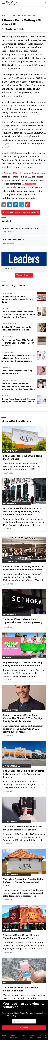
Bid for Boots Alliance (13, 240)
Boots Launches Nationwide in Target (21, 228)
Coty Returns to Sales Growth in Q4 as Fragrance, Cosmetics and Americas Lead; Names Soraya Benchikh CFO (18, 358)
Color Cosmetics (7, 337)
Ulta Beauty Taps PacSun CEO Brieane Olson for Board (22, 457)
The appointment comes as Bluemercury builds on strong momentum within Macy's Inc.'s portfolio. (23, 729)
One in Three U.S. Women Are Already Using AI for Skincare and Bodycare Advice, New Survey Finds (18, 386)
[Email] (3, 204)
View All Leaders (24, 275)
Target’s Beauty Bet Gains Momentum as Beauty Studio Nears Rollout (18, 299)
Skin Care (4, 396)
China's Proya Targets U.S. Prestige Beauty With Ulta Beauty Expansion (18, 400)
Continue (24, 1028)
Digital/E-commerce (11, 766)
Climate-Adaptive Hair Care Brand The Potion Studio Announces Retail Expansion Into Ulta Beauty (18, 314)
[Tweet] (21, 204)
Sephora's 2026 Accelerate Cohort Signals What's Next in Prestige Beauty (22, 621)
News (5, 983)
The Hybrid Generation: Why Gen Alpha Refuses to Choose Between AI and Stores (23, 882)
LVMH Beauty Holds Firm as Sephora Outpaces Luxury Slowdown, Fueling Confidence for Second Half (22, 511)
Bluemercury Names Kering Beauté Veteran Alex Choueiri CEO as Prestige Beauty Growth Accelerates (22, 718)
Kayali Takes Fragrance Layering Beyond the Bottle (16, 372)
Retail (12, 16)
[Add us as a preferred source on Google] (27, 204)
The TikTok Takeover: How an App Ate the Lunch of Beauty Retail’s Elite (22, 828)
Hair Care (4, 308)
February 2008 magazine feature (21, 173)
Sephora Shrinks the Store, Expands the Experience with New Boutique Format (23, 568)
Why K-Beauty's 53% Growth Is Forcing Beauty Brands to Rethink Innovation (22, 664)
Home (4, 16)
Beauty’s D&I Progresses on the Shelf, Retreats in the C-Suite (16, 328)
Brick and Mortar (26, 16)
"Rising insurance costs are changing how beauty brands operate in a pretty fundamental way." (24, 998)
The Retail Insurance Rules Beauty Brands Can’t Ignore (20, 989)
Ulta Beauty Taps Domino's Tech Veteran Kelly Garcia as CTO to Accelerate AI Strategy (23, 773)
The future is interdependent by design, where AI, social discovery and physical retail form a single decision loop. (23, 893)
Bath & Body (5, 367)
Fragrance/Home (7, 352)
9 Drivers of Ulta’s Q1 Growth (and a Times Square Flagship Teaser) (21, 936)
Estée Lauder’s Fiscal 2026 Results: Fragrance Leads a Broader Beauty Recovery (18, 343)
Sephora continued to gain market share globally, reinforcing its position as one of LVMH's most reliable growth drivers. (24, 522)
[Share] (9, 204)
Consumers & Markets (9, 324)
